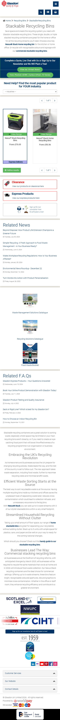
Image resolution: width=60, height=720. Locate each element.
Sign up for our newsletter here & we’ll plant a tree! (29, 631)
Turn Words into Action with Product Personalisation (25, 278)
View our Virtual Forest (30, 69)
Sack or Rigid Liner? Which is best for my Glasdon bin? (26, 409)
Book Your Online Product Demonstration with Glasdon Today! (29, 390)
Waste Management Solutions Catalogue (30, 312)
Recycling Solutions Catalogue (30, 339)
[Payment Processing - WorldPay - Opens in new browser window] (23, 701)
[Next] (54, 100)
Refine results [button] (12, 170)
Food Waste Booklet (30, 365)
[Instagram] (55, 664)
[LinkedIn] (33, 664)
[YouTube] (42, 664)
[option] (36, 621)
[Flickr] (37, 664)
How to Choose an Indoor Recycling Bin (20, 419)
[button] (55, 12)
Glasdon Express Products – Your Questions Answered (26, 381)
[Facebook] (51, 664)
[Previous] (42, 100)
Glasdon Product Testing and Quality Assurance (23, 400)
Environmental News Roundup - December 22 (22, 268)
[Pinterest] (46, 664)
